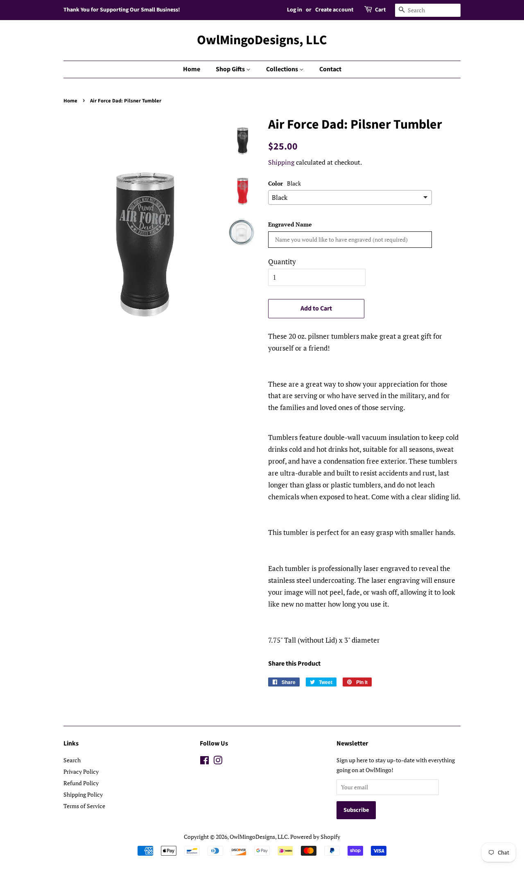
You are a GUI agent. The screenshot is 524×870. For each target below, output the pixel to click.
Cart (380, 10)
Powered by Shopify (315, 837)
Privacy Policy (81, 771)
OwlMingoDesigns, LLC (262, 40)
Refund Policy (81, 783)
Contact (330, 69)
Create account (334, 10)
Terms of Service (84, 806)
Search (72, 760)
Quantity (282, 261)
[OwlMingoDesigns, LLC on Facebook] (204, 762)
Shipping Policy (83, 794)
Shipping (281, 162)
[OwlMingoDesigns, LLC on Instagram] (217, 762)
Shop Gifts (231, 69)
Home (191, 69)
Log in (294, 10)
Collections (282, 69)
